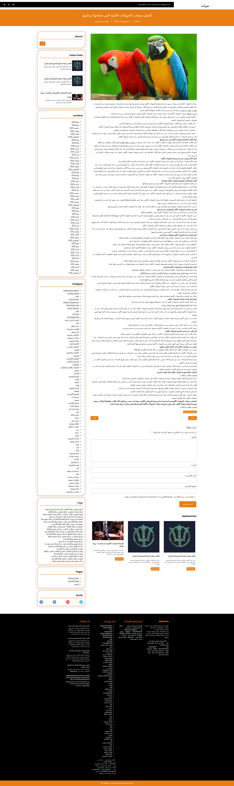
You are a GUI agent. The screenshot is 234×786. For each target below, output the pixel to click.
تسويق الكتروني (73, 403)
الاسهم (76, 350)
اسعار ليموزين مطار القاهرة (57, 511)
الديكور (76, 370)
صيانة (77, 444)
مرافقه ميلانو (134, 639)
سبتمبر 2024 (74, 166)
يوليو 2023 (75, 208)
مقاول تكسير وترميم (105, 766)
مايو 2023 (75, 214)
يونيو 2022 (75, 246)
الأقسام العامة (74, 344)
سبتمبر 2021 (75, 270)
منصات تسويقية (73, 486)
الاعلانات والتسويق (72, 352)
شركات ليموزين (77, 536)
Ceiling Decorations (71, 290)
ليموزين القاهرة (60, 551)
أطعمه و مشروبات (72, 329)
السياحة (76, 373)
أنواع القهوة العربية (106, 769)
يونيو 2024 (75, 175)
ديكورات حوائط (74, 426)
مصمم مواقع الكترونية (59, 558)
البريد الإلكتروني (190, 475)
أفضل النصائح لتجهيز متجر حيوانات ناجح (175, 305)
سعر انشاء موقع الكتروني (74, 531)
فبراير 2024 (74, 187)
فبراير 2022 (75, 255)
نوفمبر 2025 (74, 131)
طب (77, 447)
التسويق (76, 355)
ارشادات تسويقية (73, 338)
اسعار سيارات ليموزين (75, 511)
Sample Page (73, 581)
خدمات (76, 418)
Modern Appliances (71, 302)
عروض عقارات (74, 456)
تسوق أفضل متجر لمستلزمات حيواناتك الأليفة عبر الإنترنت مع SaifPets (164, 273)
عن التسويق (75, 462)
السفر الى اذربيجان (55, 516)
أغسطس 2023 (73, 205)
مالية (77, 474)
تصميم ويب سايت (77, 524)
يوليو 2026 (75, 122)
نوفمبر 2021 (75, 264)
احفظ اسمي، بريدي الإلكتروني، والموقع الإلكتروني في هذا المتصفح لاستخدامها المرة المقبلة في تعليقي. (159, 497)
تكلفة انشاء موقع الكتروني (61, 524)
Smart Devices (73, 308)
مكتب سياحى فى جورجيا (74, 561)
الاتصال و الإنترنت (73, 347)
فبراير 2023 (75, 222)
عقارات (76, 459)
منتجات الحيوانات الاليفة (190, 412)
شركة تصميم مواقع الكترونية (73, 539)
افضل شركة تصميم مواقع (52, 514)
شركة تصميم (66, 536)
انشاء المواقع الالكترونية (61, 519)
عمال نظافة (130, 637)
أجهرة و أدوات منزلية (72, 320)
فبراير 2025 (74, 151)
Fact (77, 296)
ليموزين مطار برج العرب (188, 110)
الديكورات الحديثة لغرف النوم (73, 516)
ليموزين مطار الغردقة (61, 553)
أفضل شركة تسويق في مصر (134, 626)
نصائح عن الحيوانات (101, 21)
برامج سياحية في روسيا (158, 652)
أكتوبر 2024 (75, 163)
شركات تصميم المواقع (75, 534)
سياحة (77, 435)
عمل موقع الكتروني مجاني (57, 546)
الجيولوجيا (76, 364)
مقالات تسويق (74, 483)
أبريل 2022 (75, 249)
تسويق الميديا (74, 406)
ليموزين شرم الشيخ (76, 553)
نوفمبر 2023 (74, 196)
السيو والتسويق (74, 376)
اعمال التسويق (74, 341)
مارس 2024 (74, 184)
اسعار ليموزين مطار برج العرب (72, 514)
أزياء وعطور (75, 326)
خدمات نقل (75, 420)
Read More (191, 569)
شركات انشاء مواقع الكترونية (55, 531)
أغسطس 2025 (73, 137)
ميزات (205, 6)
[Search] (42, 43)
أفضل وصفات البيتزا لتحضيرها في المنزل (181, 556)
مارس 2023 (74, 219)
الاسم (193, 465)
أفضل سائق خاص (110, 760)
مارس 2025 (74, 148)
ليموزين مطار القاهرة (127, 142)
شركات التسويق (73, 438)
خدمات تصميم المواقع (54, 529)
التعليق (193, 437)
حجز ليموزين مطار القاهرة (57, 526)
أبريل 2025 (75, 146)
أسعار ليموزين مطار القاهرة (73, 509)
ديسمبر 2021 (74, 261)
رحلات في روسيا (159, 643)
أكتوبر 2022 (75, 234)
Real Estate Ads (72, 305)
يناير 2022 (75, 258)
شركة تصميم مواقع (54, 536)
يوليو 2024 (75, 172)
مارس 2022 (74, 252)
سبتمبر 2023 (74, 202)
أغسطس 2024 (73, 169)
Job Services (74, 299)
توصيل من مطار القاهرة (74, 526)
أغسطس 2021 (74, 273)
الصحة (77, 379)
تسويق (76, 400)
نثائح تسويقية (74, 489)
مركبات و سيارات (73, 477)
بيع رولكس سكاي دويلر (157, 650)
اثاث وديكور (75, 332)
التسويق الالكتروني (72, 358)
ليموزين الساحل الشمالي (74, 551)
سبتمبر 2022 (74, 237)
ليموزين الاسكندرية (62, 548)
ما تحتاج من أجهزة (73, 471)
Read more (73, 671)
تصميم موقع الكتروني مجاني (53, 521)
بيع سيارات (75, 397)
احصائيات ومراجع (73, 335)
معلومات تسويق (73, 480)
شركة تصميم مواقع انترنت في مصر (70, 541)
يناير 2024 (75, 190)
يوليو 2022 (75, 243)
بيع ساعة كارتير (132, 635)
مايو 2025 (75, 143)
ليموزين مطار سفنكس (75, 558)
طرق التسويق (74, 453)
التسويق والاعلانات (72, 361)
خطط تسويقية (74, 424)
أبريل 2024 (75, 181)
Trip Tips (75, 314)
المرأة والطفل (74, 388)
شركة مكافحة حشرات (75, 546)
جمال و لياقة (75, 415)
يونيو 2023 (75, 211)
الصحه (77, 382)
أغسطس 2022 (73, 240)
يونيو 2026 (75, 125)
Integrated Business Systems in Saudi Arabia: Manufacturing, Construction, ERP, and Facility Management (78, 677)
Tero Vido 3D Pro (163, 649)
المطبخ (76, 391)
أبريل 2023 (75, 217)
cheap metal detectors (109, 763)
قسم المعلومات (73, 465)
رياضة (77, 432)
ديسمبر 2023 (74, 193)
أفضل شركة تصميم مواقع (54, 509)
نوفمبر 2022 (74, 231)
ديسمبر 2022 (74, 228)
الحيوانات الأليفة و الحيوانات (69, 367)
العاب (77, 385)
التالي (94, 418)
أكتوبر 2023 (75, 199)
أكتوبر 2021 (75, 267)
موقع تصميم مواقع (58, 561)
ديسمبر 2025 (74, 128)
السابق (192, 418)
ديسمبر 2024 (74, 157)
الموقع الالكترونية (73, 394)
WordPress (129, 783)
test (77, 311)
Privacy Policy (73, 578)
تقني (77, 412)
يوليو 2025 (75, 140)
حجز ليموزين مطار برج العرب (72, 529)
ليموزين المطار (192, 114)
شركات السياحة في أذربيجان (105, 766)
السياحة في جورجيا (76, 519)
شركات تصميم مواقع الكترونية (56, 534)
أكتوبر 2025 (75, 134)
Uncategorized (73, 317)
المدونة (76, 584)
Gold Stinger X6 (137, 631)
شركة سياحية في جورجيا (53, 544)
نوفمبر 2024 (74, 160)
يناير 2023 (75, 225)
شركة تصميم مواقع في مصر (73, 544)
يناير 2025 (75, 154)
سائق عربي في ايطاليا (105, 773)
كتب (77, 468)
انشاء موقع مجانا (46, 519)
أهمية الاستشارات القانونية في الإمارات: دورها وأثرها (108, 544)
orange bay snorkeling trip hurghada (104, 770)
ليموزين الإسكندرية (76, 548)
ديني (77, 429)
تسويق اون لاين (73, 409)
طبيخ (77, 450)
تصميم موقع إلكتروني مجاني (73, 521)
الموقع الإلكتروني (190, 486)
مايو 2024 (75, 178)
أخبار (77, 323)
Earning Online (73, 293)
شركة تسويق (74, 441)
